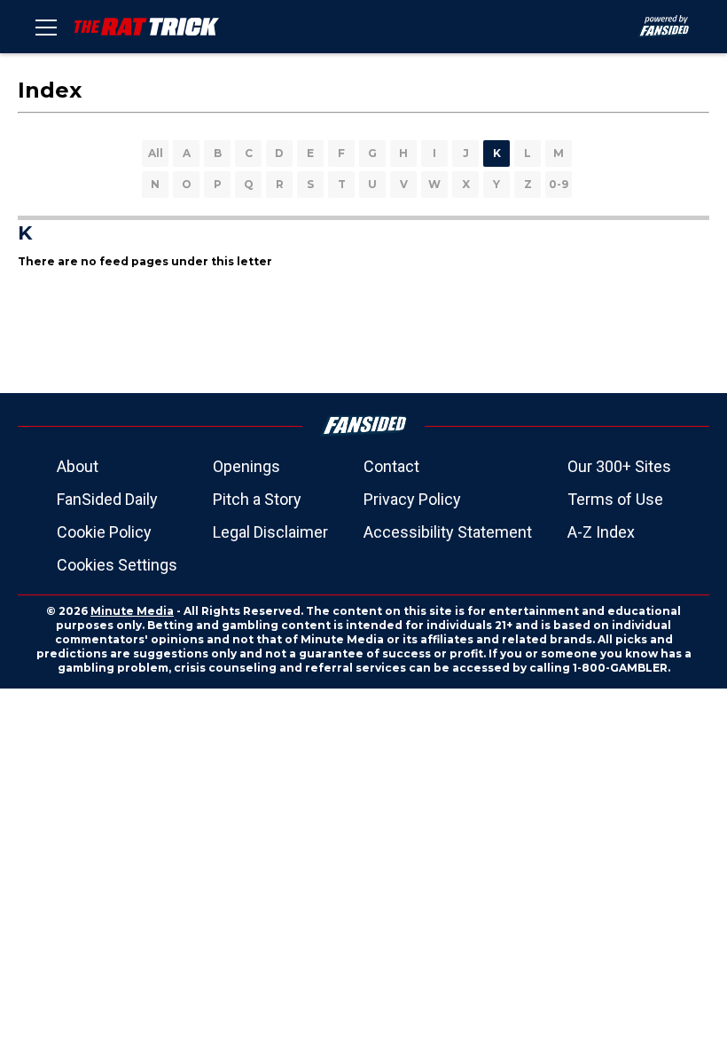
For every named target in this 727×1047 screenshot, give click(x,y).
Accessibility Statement (448, 532)
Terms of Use (615, 499)
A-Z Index (601, 532)
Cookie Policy (104, 532)
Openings (246, 466)
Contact (391, 466)
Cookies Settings (117, 564)
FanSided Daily (107, 499)
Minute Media (132, 611)
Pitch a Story (257, 499)
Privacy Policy (412, 499)
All (155, 153)
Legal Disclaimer (270, 532)
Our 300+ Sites (619, 466)
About (77, 466)
